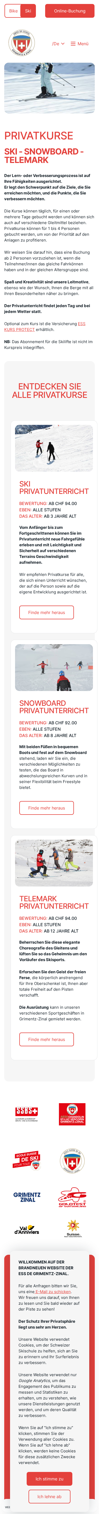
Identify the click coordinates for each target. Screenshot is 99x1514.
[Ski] (21, 44)
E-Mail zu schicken (53, 1291)
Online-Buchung (70, 10)
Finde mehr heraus (46, 612)
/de (55, 43)
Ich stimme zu (49, 1478)
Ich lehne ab (49, 1496)
